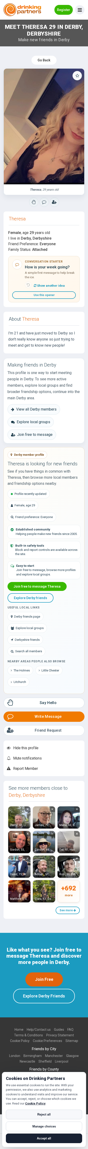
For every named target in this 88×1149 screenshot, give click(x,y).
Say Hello (48, 703)
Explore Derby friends (30, 598)
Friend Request (48, 730)
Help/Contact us (39, 1029)
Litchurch (20, 682)
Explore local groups (33, 422)
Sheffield (45, 1061)
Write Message (47, 716)
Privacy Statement (60, 1035)
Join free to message (35, 434)
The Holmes (22, 670)
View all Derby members (36, 409)
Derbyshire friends (27, 639)
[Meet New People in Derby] (44, 202)
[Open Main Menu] (79, 10)
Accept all (44, 1138)
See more (66, 910)
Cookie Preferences (47, 1041)
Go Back (44, 60)
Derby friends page (27, 616)
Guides (59, 1029)
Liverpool (61, 1061)
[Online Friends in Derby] (54, 202)
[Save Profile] (77, 75)
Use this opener (44, 295)
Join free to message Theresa (37, 586)
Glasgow (72, 1056)
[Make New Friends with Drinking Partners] (22, 9)
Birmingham (32, 1056)
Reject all (44, 1114)
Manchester (54, 1056)
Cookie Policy (20, 1041)
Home (19, 1029)
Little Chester (50, 670)
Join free (44, 979)
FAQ (70, 1029)
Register (63, 10)
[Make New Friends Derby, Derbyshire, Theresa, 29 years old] (44, 126)
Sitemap (71, 1041)
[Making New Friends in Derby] (33, 202)
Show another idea (50, 285)
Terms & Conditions (28, 1035)
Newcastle (27, 1061)
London (14, 1056)
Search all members (28, 651)
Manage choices (44, 1126)
